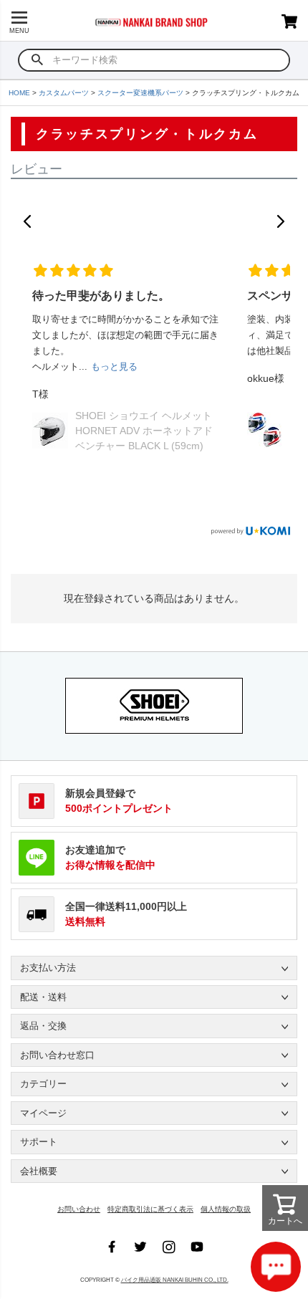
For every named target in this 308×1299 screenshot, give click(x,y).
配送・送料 (43, 997)
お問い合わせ (78, 1209)
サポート (38, 1141)
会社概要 (38, 1171)
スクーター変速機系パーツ (140, 93)
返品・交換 (43, 1025)
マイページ (43, 1113)
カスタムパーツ (64, 93)
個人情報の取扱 (226, 1209)
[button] (27, 221)
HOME (19, 93)
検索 (38, 60)
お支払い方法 (48, 967)
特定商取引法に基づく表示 (150, 1209)
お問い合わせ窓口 (57, 1055)
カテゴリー (43, 1083)
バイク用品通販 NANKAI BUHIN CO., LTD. (174, 1280)
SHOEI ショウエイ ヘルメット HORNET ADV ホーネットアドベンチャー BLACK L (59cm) (144, 430)
